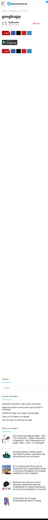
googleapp (13, 11)
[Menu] (3, 3)
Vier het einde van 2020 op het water (17, 420)
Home (4, 11)
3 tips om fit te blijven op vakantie (15, 416)
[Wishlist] (40, 3)
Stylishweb (13, 22)
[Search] (34, 3)
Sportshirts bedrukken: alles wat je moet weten (21, 404)
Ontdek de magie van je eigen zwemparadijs (20, 413)
